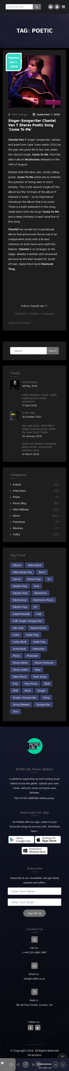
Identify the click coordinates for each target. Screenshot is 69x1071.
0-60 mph (28, 412)
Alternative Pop (22, 572)
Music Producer (44, 662)
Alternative (34, 565)
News (16, 515)
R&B (46, 683)
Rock (28, 690)
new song (39, 676)
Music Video (20, 669)
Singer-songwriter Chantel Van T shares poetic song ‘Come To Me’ (32, 124)
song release (21, 704)
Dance (17, 579)
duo (36, 586)
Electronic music (43, 599)
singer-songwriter (24, 697)
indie (16, 634)
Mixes (16, 496)
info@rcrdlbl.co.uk (34, 978)
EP (35, 606)
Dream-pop (20, 586)
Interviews (19, 490)
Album (17, 565)
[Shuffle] (55, 1065)
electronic (40, 593)
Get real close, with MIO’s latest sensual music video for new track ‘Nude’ (39, 429)
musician (32, 655)
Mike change (19, 114)
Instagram (47, 313)
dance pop (34, 579)
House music (38, 627)
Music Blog (19, 503)
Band (42, 572)
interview (39, 648)
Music (16, 655)
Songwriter (43, 704)
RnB (15, 690)
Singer (42, 690)
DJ (49, 579)
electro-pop (20, 593)
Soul (15, 711)
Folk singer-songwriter (27, 620)
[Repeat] (63, 1065)
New (37, 669)
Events (17, 484)
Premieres (19, 521)
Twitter (34, 313)
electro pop (20, 606)
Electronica (19, 599)
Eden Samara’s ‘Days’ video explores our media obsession (39, 398)
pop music (31, 683)
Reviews (18, 528)
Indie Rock (19, 648)
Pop (15, 683)
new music (19, 676)
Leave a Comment (19, 322)
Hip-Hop (18, 627)
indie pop (39, 641)
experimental (21, 613)
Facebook (21, 313)
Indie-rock (19, 641)
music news (20, 662)
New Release (21, 509)
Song (46, 697)
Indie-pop (32, 634)
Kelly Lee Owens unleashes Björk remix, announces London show (39, 447)
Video (16, 534)
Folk (38, 613)
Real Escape (29, 382)
